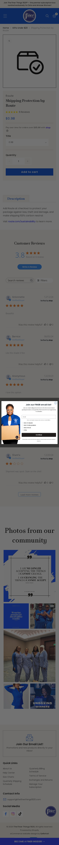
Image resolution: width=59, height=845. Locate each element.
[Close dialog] (55, 403)
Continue (39, 435)
